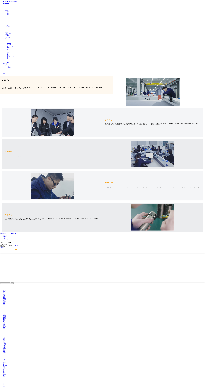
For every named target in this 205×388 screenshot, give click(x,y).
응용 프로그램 (5, 38)
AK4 (8, 11)
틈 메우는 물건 (9, 40)
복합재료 (8, 47)
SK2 (7, 23)
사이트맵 (16, 245)
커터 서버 (6, 32)
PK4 (7, 17)
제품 (3, 7)
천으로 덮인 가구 (10, 46)
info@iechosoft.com (6, 3)
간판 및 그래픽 (9, 44)
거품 (8, 59)
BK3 (7, 14)
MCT (8, 29)
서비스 (6, 64)
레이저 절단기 (7, 26)
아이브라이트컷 (8, 33)
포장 (8, 45)
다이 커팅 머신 (7, 28)
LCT (7, 27)
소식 (5, 65)
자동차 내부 (9, 43)
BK (7, 12)
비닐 (8, 57)
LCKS (8, 22)
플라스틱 (8, 53)
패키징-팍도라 (7, 37)
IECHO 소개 (5, 63)
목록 (5, 68)
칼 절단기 (6, 10)
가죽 (8, 62)
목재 (8, 58)
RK (7, 24)
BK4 (7, 15)
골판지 (8, 52)
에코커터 (6, 36)
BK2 (7, 13)
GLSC (8, 21)
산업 (5, 39)
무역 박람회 (7, 66)
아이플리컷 (7, 35)
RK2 (7, 25)
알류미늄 (8, 49)
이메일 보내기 (3, 247)
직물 (8, 55)
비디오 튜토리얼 (8, 67)
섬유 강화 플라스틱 (10, 56)
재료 (5, 48)
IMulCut (6, 34)
